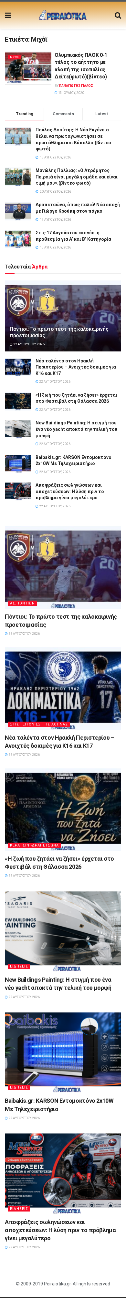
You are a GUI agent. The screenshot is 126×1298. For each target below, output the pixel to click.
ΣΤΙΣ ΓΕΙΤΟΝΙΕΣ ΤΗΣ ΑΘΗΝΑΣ (39, 724)
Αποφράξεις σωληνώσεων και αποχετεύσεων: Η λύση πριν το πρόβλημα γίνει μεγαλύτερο (70, 491)
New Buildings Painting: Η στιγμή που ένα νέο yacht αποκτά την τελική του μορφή (76, 429)
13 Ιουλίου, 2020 (71, 93)
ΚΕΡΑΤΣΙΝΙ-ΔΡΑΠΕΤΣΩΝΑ (34, 845)
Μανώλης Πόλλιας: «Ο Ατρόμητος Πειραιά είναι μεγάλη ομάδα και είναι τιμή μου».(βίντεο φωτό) (77, 177)
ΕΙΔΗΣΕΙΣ (19, 966)
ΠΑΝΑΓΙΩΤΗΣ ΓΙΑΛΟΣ (76, 85)
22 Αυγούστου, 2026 (29, 344)
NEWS (14, 57)
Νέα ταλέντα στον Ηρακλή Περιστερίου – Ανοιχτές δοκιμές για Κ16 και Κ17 (76, 367)
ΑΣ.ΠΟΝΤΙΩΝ (22, 603)
